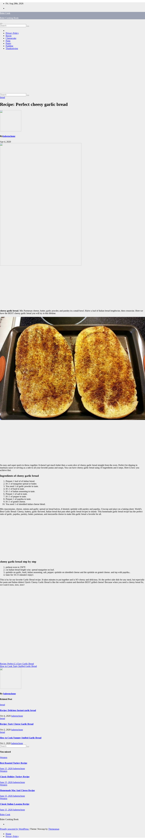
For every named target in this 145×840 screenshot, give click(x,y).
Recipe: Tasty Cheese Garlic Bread (16, 724)
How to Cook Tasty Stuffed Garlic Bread (18, 666)
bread (2, 97)
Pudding (9, 46)
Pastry (8, 43)
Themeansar (53, 829)
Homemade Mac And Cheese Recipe (17, 790)
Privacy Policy (12, 33)
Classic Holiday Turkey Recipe (14, 776)
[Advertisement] (72, 72)
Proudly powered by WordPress (14, 829)
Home (8, 834)
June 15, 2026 (6, 768)
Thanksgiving (12, 48)
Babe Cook (5, 13)
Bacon (8, 35)
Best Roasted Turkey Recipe (13, 763)
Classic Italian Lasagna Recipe (14, 804)
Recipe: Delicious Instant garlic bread (18, 710)
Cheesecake (11, 38)
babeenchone (9, 136)
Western (3, 757)
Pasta (8, 41)
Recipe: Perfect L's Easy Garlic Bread (17, 663)
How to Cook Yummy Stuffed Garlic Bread (20, 738)
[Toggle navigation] (1, 23)
